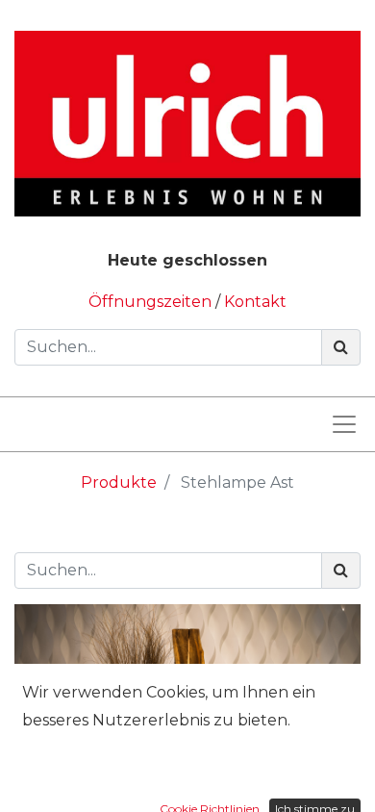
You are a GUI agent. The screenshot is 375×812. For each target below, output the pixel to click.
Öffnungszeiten (151, 301)
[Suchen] (341, 347)
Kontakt (255, 301)
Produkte (119, 482)
